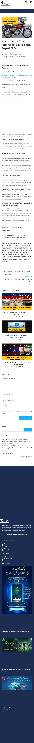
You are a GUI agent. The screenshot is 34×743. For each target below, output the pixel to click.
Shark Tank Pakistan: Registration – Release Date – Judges (17, 336)
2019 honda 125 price (10, 243)
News (11, 56)
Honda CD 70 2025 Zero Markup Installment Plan (15, 239)
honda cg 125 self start (15, 259)
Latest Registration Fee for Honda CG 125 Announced (18, 80)
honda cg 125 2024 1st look (15, 252)
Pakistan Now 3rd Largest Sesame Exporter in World (17, 364)
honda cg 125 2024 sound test (20, 254)
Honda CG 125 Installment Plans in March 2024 (14, 237)
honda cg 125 (23, 248)
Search (4, 426)
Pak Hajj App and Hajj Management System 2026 (15, 439)
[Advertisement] (17, 116)
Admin (6, 54)
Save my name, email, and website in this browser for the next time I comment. (17, 412)
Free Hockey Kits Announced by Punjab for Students (16, 441)
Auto (5, 56)
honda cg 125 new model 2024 (16, 258)
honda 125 (19, 243)
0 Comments (21, 56)
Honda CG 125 (7, 208)
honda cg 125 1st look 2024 (20, 250)
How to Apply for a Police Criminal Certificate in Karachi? (17, 448)
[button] (17, 10)
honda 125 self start (10, 247)
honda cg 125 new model (8, 256)
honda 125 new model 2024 (13, 245)
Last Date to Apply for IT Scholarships (12, 443)
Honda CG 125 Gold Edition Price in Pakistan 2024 (15, 235)
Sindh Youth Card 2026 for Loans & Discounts (14, 446)
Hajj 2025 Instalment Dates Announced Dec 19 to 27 (17, 313)
